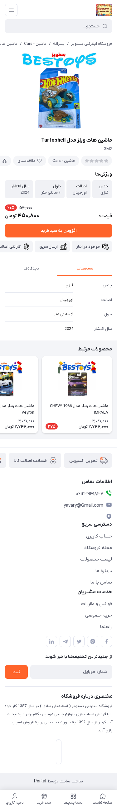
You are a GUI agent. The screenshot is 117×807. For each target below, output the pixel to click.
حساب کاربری (99, 536)
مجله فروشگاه (98, 548)
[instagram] (92, 641)
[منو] (11, 10)
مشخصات (85, 268)
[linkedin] (51, 641)
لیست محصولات (96, 559)
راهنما (106, 627)
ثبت (16, 672)
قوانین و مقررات (96, 604)
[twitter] (79, 641)
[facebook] (106, 641)
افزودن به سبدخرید (58, 231)
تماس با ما (101, 582)
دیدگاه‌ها (31, 268)
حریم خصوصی (98, 615)
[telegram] (65, 641)
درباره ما (103, 571)
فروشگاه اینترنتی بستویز (91, 43)
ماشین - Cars (35, 43)
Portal (40, 781)
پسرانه (59, 43)
